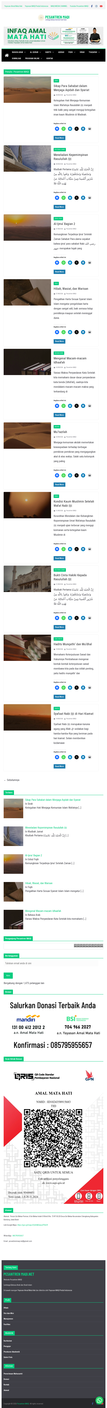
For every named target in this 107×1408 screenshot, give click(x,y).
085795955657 (18, 1236)
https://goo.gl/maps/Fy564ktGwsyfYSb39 (32, 1225)
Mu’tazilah (60, 432)
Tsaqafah (93, 52)
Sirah (82, 52)
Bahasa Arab (17, 52)
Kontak (49, 58)
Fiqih (70, 52)
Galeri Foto (8, 1357)
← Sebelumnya (11, 780)
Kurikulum (8, 1341)
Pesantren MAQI (71, 95)
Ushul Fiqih (58, 218)
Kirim (8, 975)
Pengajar (7, 1346)
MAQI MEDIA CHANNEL (59, 6)
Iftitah (6, 1308)
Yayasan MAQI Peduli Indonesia (36, 6)
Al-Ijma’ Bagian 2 (64, 224)
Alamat (6, 1390)
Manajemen (8, 1319)
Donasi (6, 1379)
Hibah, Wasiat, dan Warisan (71, 289)
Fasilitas (7, 1324)
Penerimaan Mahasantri (13, 1374)
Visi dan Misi (9, 1313)
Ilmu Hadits (58, 639)
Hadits (48, 52)
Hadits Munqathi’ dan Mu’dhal (73, 644)
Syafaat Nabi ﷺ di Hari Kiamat (73, 714)
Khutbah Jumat (60, 149)
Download (16, 58)
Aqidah (61, 52)
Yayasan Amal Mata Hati (13, 6)
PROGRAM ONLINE (32, 58)
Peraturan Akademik (12, 1352)
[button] (24, 52)
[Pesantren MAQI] (7, 55)
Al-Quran (34, 52)
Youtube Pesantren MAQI (79, 6)
